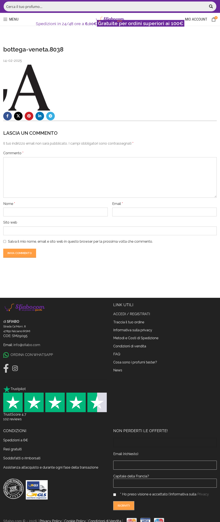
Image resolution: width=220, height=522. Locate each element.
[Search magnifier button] (211, 6)
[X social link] (18, 116)
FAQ (116, 354)
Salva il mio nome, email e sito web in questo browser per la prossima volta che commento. (80, 241)
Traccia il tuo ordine (128, 322)
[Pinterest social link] (29, 116)
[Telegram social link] (50, 116)
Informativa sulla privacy (132, 330)
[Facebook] (6, 368)
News (117, 370)
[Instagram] (15, 368)
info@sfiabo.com (27, 345)
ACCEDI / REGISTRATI (131, 314)
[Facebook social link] (7, 116)
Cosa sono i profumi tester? (135, 362)
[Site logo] (110, 19)
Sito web (10, 222)
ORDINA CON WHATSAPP (32, 355)
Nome (9, 204)
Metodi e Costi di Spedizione (135, 338)
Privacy (203, 494)
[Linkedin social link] (39, 116)
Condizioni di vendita (129, 346)
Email (117, 204)
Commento (13, 153)
